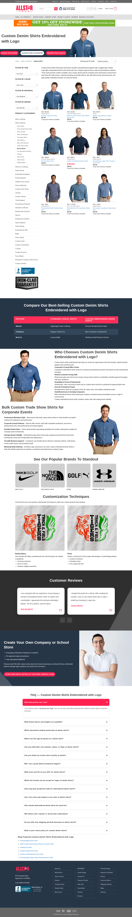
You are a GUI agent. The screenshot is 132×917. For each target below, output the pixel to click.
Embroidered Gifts (21, 230)
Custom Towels (20, 196)
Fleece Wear (19, 237)
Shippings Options (106, 884)
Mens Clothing (20, 119)
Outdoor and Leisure (22, 181)
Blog (107, 1)
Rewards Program (65, 1)
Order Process (85, 1)
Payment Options (105, 880)
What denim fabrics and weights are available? (66, 722)
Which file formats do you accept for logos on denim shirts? (66, 780)
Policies (94, 1)
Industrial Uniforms (21, 208)
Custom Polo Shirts (22, 189)
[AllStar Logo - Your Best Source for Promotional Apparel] (25, 8)
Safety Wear (21, 160)
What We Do (75, 1)
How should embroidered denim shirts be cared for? (66, 805)
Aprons (17, 215)
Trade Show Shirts (22, 145)
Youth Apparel (20, 200)
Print (69, 554)
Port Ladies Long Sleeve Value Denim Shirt (104, 209)
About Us (55, 1)
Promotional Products (22, 204)
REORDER (81, 868)
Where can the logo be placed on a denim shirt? (66, 738)
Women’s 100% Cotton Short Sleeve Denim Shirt (78, 116)
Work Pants (20, 157)
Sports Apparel (20, 222)
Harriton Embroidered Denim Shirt (77, 161)
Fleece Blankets (20, 185)
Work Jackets (21, 131)
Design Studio (38, 17)
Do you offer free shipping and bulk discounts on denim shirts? (66, 822)
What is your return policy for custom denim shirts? (66, 830)
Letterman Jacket (26, 847)
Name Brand (19, 170)
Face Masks (19, 256)
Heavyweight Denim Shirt (28, 840)
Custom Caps (20, 241)
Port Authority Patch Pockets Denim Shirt (52, 209)
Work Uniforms (26, 61)
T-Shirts (18, 248)
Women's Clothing (21, 167)
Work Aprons (21, 140)
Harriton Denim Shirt (47, 161)
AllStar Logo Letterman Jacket (102, 115)
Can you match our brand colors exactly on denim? (66, 755)
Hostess (19, 154)
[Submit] (56, 8)
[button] (111, 8)
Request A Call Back (106, 872)
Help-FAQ (101, 1)
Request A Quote (83, 880)
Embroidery (20, 554)
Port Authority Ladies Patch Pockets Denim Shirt (104, 162)
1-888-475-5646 (23, 883)
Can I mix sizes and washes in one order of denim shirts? (66, 797)
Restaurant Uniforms (22, 219)
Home (17, 17)
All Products (25, 17)
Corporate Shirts (22, 137)
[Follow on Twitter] (95, 8)
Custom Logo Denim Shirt (49, 115)
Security (80, 892)
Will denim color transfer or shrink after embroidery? (66, 814)
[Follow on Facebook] (88, 8)
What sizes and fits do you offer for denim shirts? (66, 772)
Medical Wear (21, 162)
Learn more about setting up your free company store (29, 674)
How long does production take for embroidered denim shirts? (66, 789)
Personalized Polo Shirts (24, 129)
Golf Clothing (19, 226)
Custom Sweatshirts (22, 245)
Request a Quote (63, 17)
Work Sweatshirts (22, 134)
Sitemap (103, 892)
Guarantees (81, 888)
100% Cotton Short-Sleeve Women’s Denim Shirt (37, 844)
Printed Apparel (20, 178)
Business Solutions (86, 17)
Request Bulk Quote (56, 53)
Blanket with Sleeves (22, 211)
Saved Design (82, 872)
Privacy (102, 876)
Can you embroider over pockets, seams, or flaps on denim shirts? (66, 747)
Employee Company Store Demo (26, 260)
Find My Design (105, 868)
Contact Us (113, 1)
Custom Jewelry (20, 263)
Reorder (74, 17)
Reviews (80, 896)
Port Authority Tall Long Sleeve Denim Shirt (78, 209)
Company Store (50, 17)
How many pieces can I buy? (66, 702)
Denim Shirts (21, 148)
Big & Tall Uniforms (23, 143)
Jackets (17, 193)
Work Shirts (20, 126)
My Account (58, 892)
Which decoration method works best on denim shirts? (66, 730)
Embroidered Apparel (22, 174)
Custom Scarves (21, 252)
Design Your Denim (9, 53)
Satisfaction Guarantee (32, 53)
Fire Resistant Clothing (24, 151)
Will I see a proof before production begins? (66, 763)
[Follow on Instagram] (91, 8)
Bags (17, 234)
